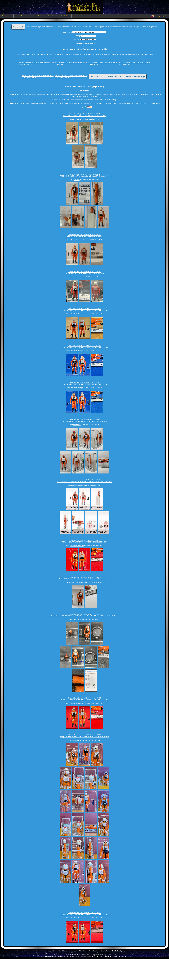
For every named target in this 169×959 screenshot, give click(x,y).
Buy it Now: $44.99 (58, 64)
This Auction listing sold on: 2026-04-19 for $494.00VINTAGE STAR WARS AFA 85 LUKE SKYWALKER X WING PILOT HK (84, 913)
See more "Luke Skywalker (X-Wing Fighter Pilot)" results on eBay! (117, 76)
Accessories (30, 16)
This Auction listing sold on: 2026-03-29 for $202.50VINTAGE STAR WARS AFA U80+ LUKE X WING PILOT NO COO (84, 541)
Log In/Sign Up (162, 16)
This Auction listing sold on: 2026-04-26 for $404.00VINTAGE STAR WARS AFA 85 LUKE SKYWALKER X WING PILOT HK (84, 699)
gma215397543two (77, 582)
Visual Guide (19, 16)
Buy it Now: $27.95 (25, 64)
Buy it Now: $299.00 (62, 77)
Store (10, 16)
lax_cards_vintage (76, 240)
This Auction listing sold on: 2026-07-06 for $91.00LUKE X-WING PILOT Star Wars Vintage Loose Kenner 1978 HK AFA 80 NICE (85, 175)
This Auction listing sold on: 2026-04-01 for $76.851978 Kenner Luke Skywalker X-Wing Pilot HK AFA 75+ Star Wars (84, 114)
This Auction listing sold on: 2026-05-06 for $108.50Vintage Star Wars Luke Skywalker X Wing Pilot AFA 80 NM (84, 272)
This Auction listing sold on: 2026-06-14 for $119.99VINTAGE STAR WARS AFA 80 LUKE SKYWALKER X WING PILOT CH (84, 346)
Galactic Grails (65, 16)
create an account (116, 27)
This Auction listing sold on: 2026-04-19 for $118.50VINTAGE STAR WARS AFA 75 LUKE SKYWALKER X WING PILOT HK (84, 309)
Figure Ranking (52, 16)
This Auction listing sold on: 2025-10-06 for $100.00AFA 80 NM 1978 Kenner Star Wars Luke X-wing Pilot (84, 235)
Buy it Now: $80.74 (91, 64)
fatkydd (76, 277)
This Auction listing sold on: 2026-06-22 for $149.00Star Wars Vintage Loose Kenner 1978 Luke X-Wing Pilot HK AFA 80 (84, 420)
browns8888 (77, 740)
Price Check (40, 16)
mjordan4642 (77, 424)
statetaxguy (77, 619)
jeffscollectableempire (77, 314)
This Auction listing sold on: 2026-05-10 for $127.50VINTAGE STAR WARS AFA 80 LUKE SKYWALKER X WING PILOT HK (84, 383)
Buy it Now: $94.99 (125, 64)
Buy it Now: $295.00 (29, 77)
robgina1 (77, 179)
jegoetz (77, 119)
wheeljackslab (76, 485)
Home (3, 16)
